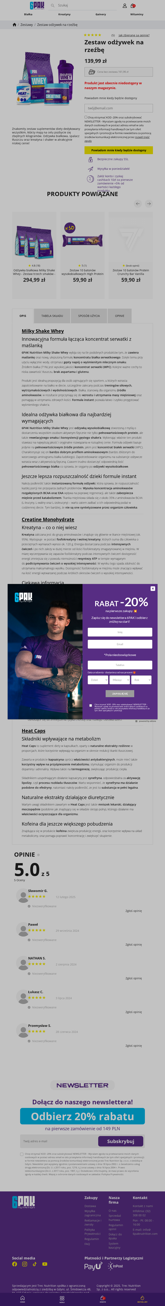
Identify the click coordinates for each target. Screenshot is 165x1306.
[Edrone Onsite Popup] (82, 653)
